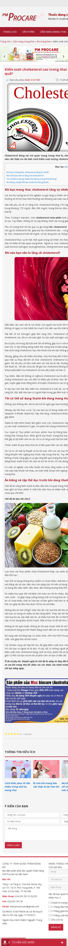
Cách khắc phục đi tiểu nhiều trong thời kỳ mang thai (17, 787)
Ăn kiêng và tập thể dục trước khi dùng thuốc (27, 182)
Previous (4, 56)
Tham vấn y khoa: (24, 79)
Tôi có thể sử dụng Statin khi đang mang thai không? (31, 178)
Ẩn (66, 166)
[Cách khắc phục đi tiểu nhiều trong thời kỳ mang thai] (18, 779)
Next (63, 56)
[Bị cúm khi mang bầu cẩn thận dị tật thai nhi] (46, 779)
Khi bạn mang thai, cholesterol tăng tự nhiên (27, 172)
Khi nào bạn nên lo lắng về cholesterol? (25, 175)
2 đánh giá (25, 734)
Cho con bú (57, 919)
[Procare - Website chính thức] (23, 17)
